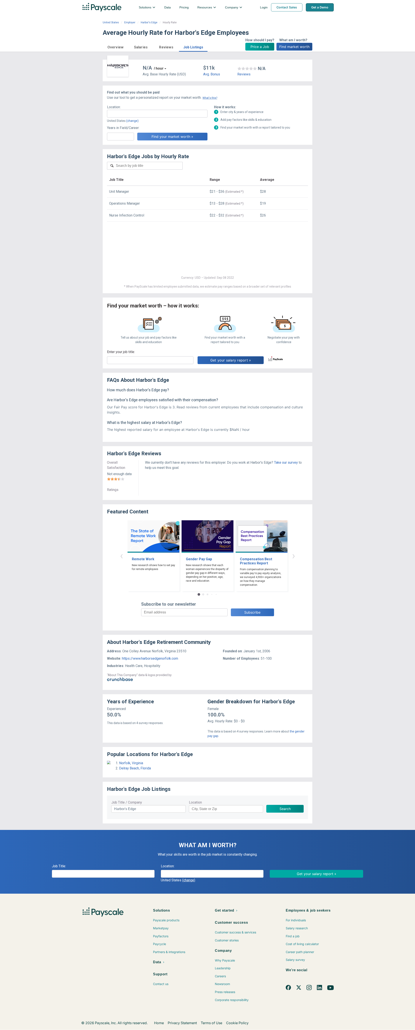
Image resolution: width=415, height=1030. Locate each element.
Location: (114, 107)
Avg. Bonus (211, 74)
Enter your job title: (121, 352)
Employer (129, 22)
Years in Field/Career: (123, 128)
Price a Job (260, 47)
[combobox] (157, 114)
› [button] (293, 555)
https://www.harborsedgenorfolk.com (150, 658)
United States (111, 22)
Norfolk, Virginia (131, 763)
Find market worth (294, 47)
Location (195, 802)
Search (285, 809)
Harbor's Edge (149, 22)
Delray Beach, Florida (135, 768)
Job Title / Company (126, 802)
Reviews (244, 74)
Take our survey (286, 462)
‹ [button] (121, 555)
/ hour (158, 68)
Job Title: (59, 866)
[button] (115, 46)
